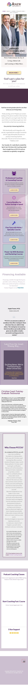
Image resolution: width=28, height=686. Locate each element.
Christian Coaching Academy (15, 554)
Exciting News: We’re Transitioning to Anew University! (14, 366)
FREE (23, 11)
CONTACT (15, 12)
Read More (14, 378)
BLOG (11, 12)
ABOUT (8, 11)
